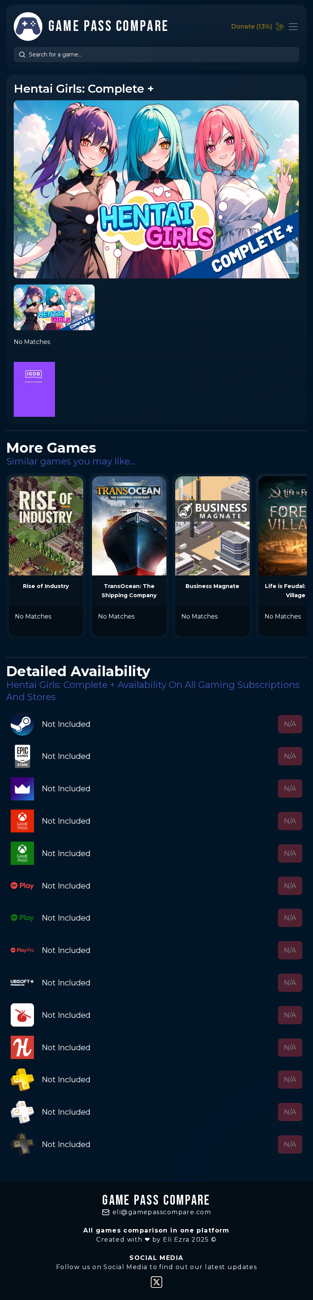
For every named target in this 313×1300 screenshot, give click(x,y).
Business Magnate (212, 586)
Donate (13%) (251, 26)
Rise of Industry (46, 586)
